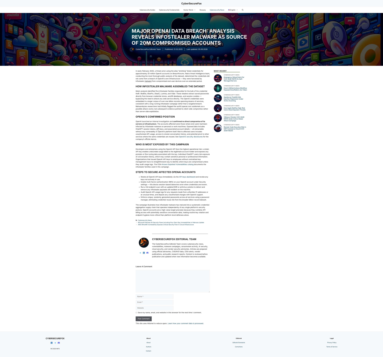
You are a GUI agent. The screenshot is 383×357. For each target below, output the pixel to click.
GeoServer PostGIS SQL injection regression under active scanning (233, 99)
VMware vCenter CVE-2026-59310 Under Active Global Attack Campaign (234, 119)
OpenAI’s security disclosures (191, 137)
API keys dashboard (187, 177)
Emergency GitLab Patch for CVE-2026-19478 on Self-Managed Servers (234, 79)
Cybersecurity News (217, 10)
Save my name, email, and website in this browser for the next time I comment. (170, 313)
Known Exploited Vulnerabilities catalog (177, 164)
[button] (242, 10)
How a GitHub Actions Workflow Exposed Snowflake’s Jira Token (235, 89)
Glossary (203, 10)
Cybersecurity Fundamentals (169, 10)
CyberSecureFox (191, 3)
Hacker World (188, 10)
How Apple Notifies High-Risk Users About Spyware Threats (234, 109)
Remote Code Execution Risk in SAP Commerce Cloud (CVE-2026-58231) (235, 129)
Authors (148, 347)
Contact (148, 351)
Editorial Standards (239, 342)
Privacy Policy (331, 342)
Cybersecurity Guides (147, 10)
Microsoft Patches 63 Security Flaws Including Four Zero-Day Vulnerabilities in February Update (171, 222)
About (149, 342)
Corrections (238, 347)
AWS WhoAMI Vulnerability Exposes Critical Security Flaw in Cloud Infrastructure (166, 224)
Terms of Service (331, 347)
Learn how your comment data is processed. (186, 323)
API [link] (157, 129)
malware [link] (148, 81)
